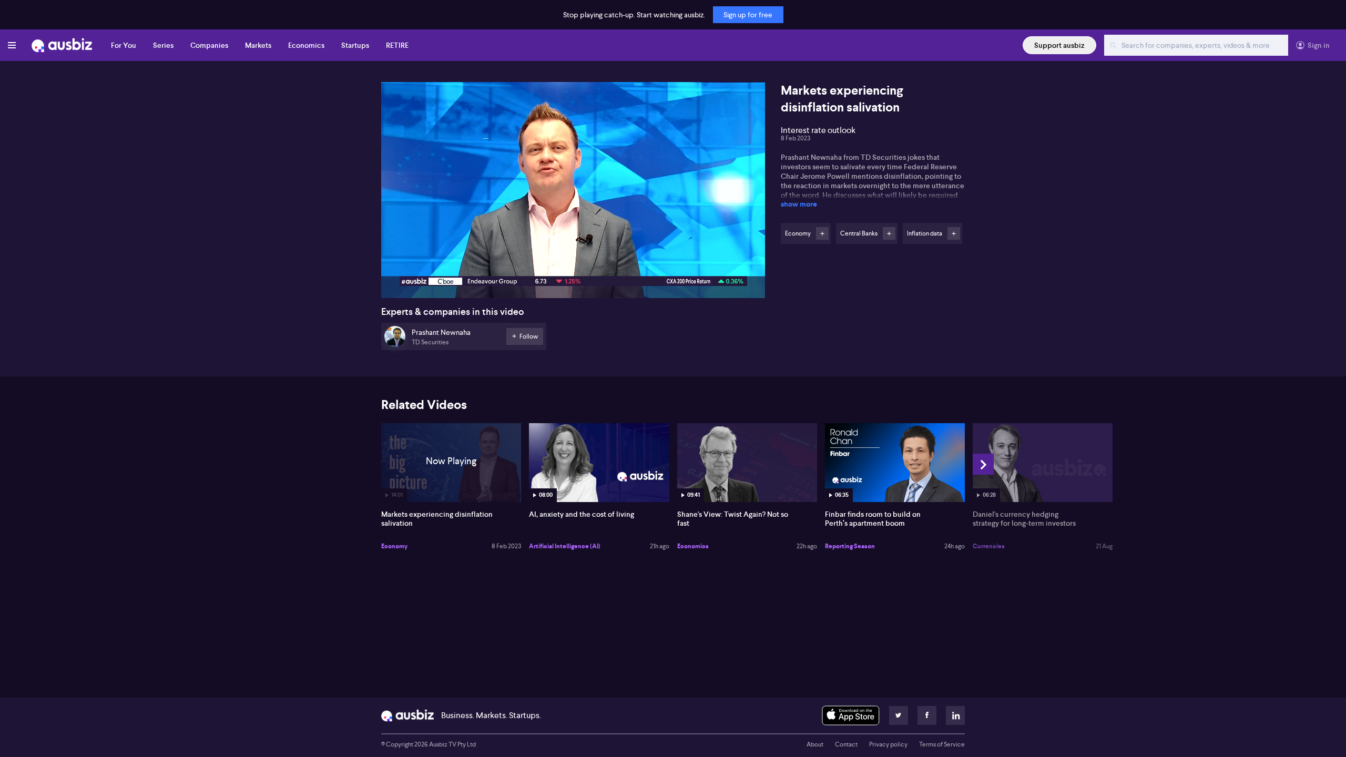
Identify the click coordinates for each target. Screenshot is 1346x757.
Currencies (989, 546)
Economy (394, 546)
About (815, 744)
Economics (306, 45)
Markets (258, 45)
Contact (846, 744)
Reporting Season (850, 546)
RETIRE (397, 45)
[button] (576, 193)
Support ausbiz (1059, 45)
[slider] (573, 260)
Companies (209, 45)
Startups (355, 45)
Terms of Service (942, 744)
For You (123, 45)
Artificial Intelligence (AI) (564, 546)
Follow (822, 233)
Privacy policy (888, 744)
